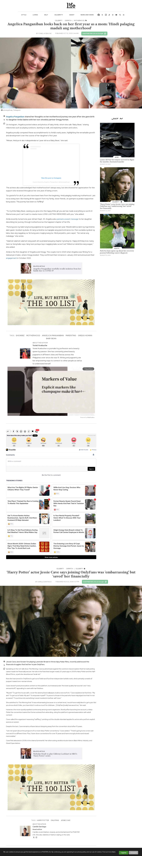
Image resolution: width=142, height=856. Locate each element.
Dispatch (68, 20)
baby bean (51, 338)
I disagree (133, 853)
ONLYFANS (55, 820)
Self (46, 15)
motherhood (33, 335)
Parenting (71, 335)
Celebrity (58, 15)
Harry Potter (43, 820)
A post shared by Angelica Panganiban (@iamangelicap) (51, 182)
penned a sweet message (67, 219)
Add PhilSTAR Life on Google (93, 33)
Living (35, 15)
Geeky (71, 15)
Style (23, 15)
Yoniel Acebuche (44, 33)
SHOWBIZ (20, 335)
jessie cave (65, 820)
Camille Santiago (45, 582)
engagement (11, 258)
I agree (123, 853)
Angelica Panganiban (15, 116)
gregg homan (85, 335)
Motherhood (79, 20)
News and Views (87, 15)
